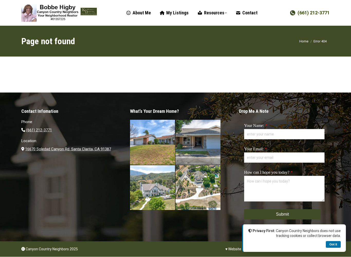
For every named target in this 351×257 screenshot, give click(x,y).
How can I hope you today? (266, 172)
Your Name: (254, 125)
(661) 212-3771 (314, 12)
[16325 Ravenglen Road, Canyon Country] (153, 188)
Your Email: (254, 149)
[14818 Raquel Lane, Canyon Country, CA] (153, 142)
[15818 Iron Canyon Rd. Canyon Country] (198, 188)
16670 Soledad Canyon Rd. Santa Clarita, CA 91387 (68, 149)
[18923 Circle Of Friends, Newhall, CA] (198, 142)
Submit (282, 214)
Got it (333, 244)
